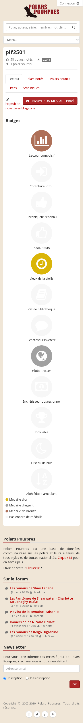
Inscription (15, 678)
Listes (12, 88)
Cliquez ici (65, 557)
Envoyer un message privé (52, 101)
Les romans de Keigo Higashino (34, 632)
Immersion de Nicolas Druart (32, 622)
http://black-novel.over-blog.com (20, 106)
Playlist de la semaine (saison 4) (34, 612)
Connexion (68, 3)
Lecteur (13, 79)
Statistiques (31, 88)
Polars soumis (60, 79)
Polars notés (34, 79)
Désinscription (40, 678)
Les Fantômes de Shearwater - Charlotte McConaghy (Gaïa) (41, 600)
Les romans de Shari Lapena (31, 588)
